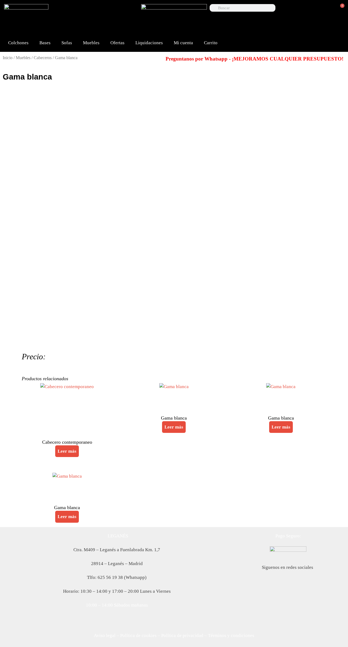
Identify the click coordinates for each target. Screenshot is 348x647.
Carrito (210, 42)
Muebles (91, 42)
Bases (45, 42)
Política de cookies (138, 635)
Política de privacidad (182, 635)
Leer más (67, 451)
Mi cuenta (183, 42)
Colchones (18, 42)
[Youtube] (131, 11)
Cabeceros (43, 57)
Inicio (8, 57)
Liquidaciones (149, 42)
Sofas (66, 42)
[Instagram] (105, 26)
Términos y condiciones (231, 635)
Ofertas (117, 42)
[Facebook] (97, 11)
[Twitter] (114, 11)
